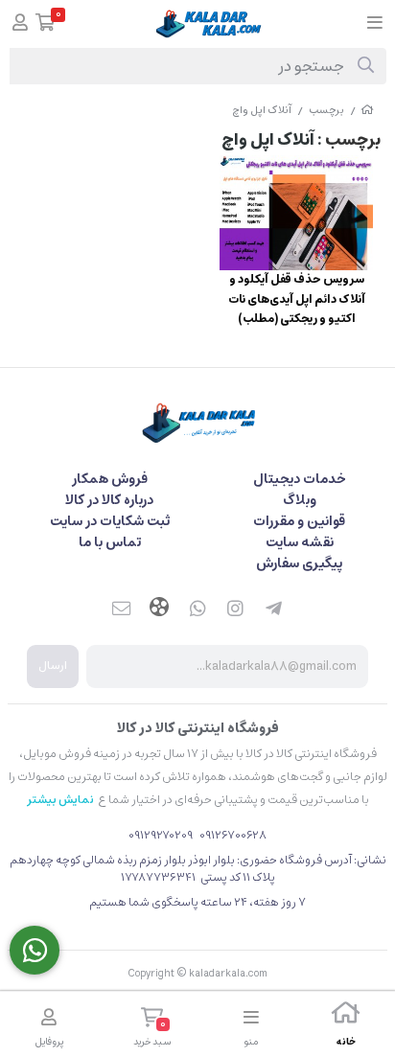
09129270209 (160, 835)
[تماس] (34, 950)
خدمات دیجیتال (299, 479)
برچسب (326, 110)
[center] (365, 66)
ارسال (52, 665)
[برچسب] (197, 422)
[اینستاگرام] (235, 609)
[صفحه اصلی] (367, 110)
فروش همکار (110, 479)
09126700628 (231, 835)
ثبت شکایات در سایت (110, 521)
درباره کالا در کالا (109, 500)
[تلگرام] (274, 609)
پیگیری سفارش (299, 563)
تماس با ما (110, 542)
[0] (46, 24)
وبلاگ (299, 500)
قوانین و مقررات (299, 521)
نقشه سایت (300, 542)
